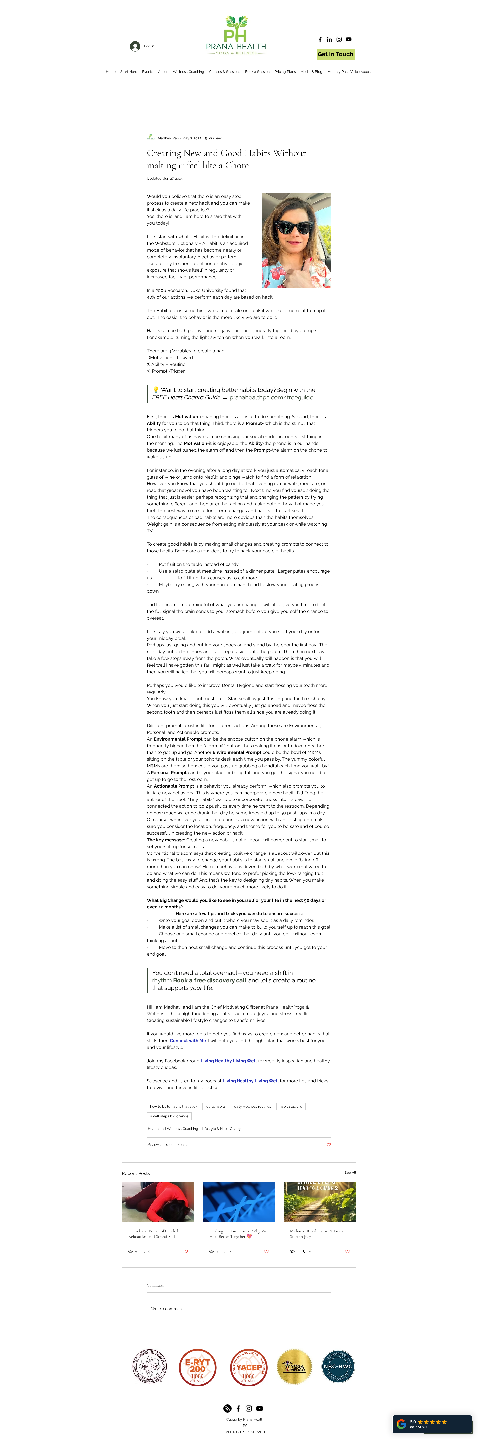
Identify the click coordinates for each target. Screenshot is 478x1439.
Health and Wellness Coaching (173, 1129)
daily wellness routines (252, 1106)
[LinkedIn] (329, 39)
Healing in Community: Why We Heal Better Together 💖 (238, 1233)
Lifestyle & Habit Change (222, 1129)
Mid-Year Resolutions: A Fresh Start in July (316, 1233)
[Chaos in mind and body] (158, 1202)
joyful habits (216, 1106)
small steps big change (169, 1116)
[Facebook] (320, 39)
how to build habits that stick (173, 1106)
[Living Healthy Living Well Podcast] (227, 1408)
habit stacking (291, 1106)
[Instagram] (339, 39)
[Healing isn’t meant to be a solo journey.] (239, 1202)
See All (350, 1172)
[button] (129, 71)
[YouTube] (348, 39)
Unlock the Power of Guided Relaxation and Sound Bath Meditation (153, 1233)
